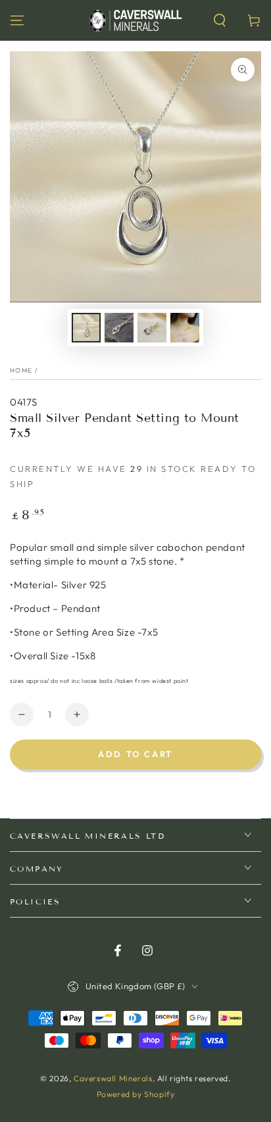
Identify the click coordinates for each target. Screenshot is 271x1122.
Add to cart (135, 754)
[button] (220, 20)
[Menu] (17, 20)
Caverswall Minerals (113, 1078)
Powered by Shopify (136, 1094)
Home (21, 370)
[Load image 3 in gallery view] (151, 327)
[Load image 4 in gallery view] (184, 327)
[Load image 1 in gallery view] (86, 327)
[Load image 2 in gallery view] (119, 327)
